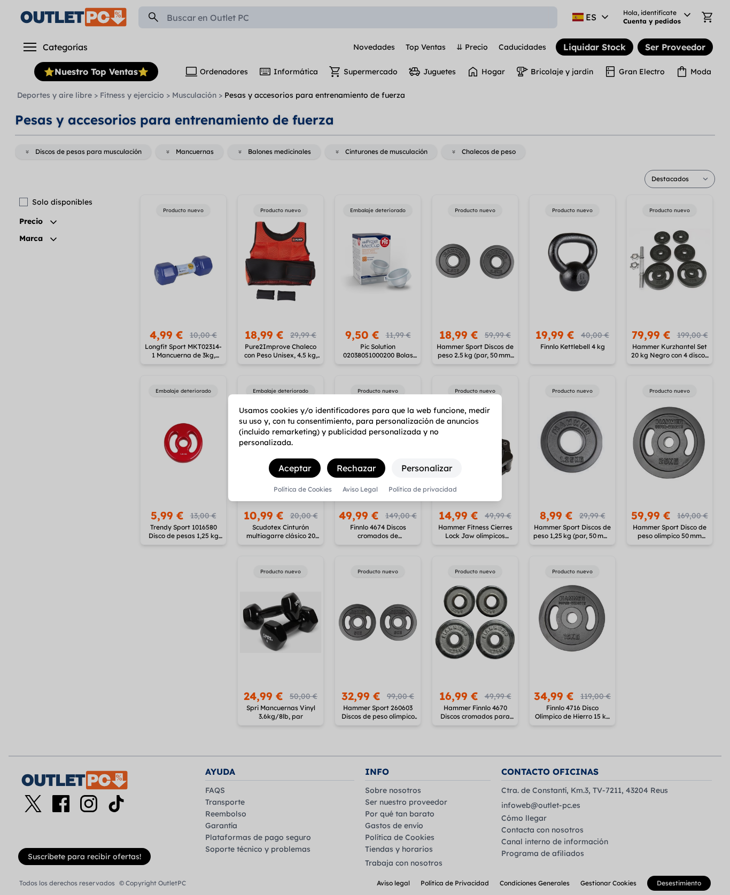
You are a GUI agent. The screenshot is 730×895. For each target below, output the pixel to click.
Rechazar (356, 468)
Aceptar (294, 468)
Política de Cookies (303, 489)
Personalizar (426, 468)
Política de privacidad (423, 489)
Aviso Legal (360, 489)
